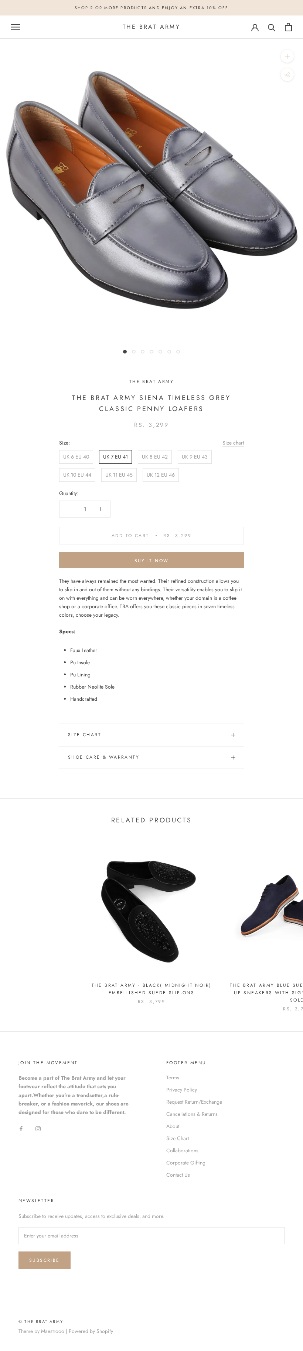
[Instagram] (38, 1128)
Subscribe (44, 1260)
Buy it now (152, 560)
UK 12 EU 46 (161, 474)
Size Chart (84, 734)
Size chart (233, 442)
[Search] (272, 27)
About (172, 1126)
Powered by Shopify (91, 1331)
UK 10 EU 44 (77, 474)
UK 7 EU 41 (115, 456)
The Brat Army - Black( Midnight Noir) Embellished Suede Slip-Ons (152, 989)
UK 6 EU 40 (76, 456)
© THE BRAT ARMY (40, 1321)
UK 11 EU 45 (119, 474)
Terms (172, 1077)
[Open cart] (288, 27)
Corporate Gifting (185, 1162)
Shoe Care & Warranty (103, 757)
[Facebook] (21, 1128)
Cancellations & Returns (192, 1114)
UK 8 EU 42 (155, 456)
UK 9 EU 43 (195, 456)
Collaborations (182, 1150)
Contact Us (178, 1174)
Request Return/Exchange (194, 1101)
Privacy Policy (181, 1089)
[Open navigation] (15, 27)
